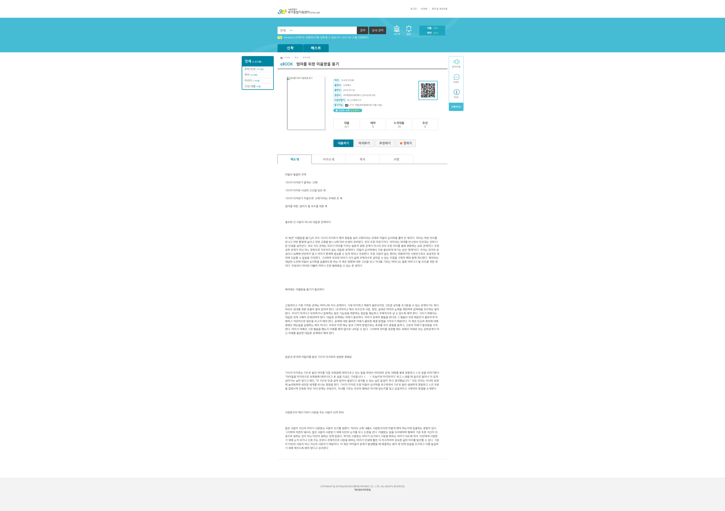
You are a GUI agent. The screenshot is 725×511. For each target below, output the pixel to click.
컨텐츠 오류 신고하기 (347, 110)
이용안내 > (456, 107)
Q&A (456, 82)
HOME (424, 9)
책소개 (294, 159)
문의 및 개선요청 (439, 9)
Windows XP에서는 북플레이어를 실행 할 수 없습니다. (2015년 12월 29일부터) (323, 37)
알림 (409, 34)
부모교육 (306, 58)
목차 (362, 159)
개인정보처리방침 (362, 490)
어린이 (252, 80)
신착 (290, 48)
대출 (432, 28)
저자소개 (328, 159)
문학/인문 (254, 69)
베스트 (316, 48)
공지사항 (456, 67)
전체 (283, 30)
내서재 (397, 34)
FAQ (456, 97)
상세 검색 (377, 30)
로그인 (413, 9)
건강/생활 (252, 86)
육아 (251, 74)
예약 (432, 33)
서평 (396, 159)
